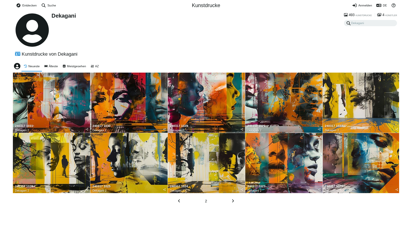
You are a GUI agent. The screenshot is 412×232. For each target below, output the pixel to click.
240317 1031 (24, 126)
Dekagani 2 (22, 130)
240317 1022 (334, 186)
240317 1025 (101, 186)
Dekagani (64, 15)
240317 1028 (256, 126)
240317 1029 (179, 126)
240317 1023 (256, 186)
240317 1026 (24, 186)
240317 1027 (334, 126)
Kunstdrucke (206, 5)
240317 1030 (101, 126)
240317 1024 (179, 186)
